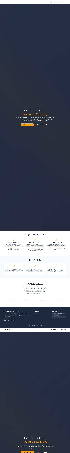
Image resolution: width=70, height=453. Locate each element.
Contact (64, 1)
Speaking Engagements (42, 124)
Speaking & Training (56, 1)
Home (51, 1)
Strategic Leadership (27, 124)
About (62, 1)
